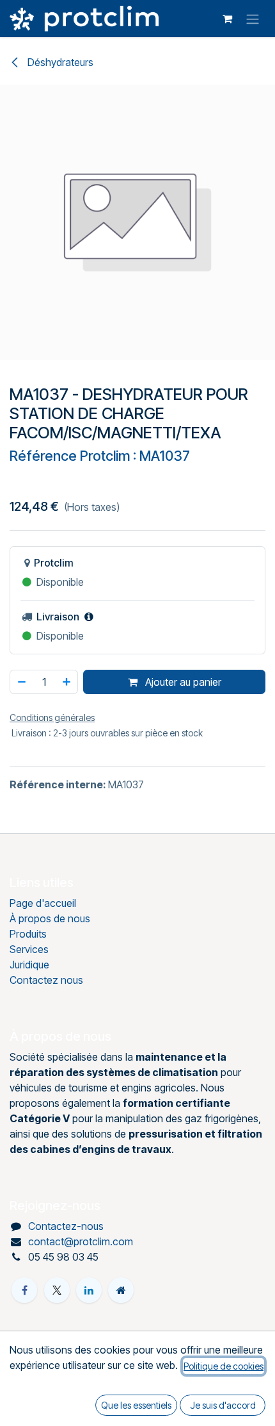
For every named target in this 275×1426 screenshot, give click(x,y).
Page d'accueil (43, 903)
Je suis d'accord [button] (223, 1405)
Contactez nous (46, 980)
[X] (57, 1290)
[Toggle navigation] (252, 18)
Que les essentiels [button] (136, 1405)
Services (29, 949)
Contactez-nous (66, 1226)
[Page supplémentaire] (121, 1290)
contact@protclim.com (80, 1241)
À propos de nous (50, 918)
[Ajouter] (67, 681)
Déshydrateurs (59, 62)
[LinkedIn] (89, 1290)
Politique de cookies (223, 1366)
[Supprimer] (21, 681)
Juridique (29, 964)
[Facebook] (24, 1290)
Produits (28, 933)
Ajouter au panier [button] (182, 682)
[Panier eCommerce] (227, 18)
